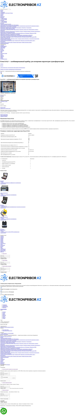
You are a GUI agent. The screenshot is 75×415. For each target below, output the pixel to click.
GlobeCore (2, 50)
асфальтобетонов (19, 35)
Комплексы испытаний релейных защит (28, 40)
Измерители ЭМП (33, 33)
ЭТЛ (7, 25)
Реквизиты (4, 307)
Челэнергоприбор (3, 46)
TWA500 (1, 242)
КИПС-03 (2, 251)
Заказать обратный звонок (7, 382)
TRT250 (1, 240)
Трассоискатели (3, 29)
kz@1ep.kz (2, 20)
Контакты (2, 17)
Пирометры (24, 27)
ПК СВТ (1, 95)
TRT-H (1, 244)
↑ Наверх (2, 407)
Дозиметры (9, 33)
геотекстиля (30, 35)
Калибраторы (2, 31)
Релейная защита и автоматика (5, 39)
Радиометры (13, 33)
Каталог (1, 10)
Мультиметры (2, 27)
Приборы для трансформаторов (13, 25)
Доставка (4, 311)
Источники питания (25, 36)
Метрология (2, 30)
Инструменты (2, 41)
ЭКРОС (1, 57)
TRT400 (1, 239)
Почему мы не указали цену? (5, 108)
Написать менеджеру (4, 114)
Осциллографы (3, 36)
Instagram (8, 327)
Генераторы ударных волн (23, 29)
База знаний (2, 16)
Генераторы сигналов (10, 36)
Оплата (1, 14)
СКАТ (1, 54)
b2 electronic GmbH (3, 53)
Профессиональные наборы (26, 42)
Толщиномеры (28, 27)
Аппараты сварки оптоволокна (23, 38)
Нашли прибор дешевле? (6, 266)
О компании (2, 12)
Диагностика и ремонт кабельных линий (7, 28)
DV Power (2, 49)
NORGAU (2, 56)
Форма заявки (4, 260)
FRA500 (1, 246)
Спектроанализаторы (17, 36)
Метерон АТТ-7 (3, 250)
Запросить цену (3, 183)
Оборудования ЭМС (32, 36)
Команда (3, 314)
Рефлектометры (16, 29)
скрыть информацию (4, 115)
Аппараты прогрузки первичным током (7, 40)
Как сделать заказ (5, 329)
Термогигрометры (3, 33)
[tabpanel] (37, 123)
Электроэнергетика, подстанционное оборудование (9, 338)
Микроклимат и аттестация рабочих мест (7, 32)
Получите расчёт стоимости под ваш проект (10, 369)
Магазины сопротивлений (10, 31)
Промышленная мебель (4, 43)
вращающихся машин (35, 25)
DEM (1, 247)
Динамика (2, 45)
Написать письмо (5, 390)
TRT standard (2, 245)
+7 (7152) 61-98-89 (3, 19)
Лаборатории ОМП (9, 29)
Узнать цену (4, 253)
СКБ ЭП (1, 55)
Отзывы (3, 318)
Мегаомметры (18, 27)
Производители (5, 306)
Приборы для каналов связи (5, 37)
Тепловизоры (13, 27)
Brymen (1, 48)
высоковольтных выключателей (25, 25)
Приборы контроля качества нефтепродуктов (8, 35)
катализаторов (25, 35)
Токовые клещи (8, 27)
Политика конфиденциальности (6, 336)
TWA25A (2, 237)
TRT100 (1, 241)
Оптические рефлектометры (5, 38)
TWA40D (2, 236)
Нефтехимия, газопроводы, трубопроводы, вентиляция (10, 34)
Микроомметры (3, 25)
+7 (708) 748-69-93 (3, 18)
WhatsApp (2, 327)
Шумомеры (27, 33)
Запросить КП (2, 107)
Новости (1, 15)
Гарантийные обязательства (7, 330)
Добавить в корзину (3, 116)
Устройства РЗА (17, 40)
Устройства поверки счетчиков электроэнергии (31, 31)
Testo (1, 52)
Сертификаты (4, 305)
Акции (1, 11)
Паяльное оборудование (17, 42)
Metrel (1, 51)
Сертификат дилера (3, 101)
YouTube (12, 327)
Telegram (5, 327)
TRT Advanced (2, 243)
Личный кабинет (3, 309)
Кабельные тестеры (14, 38)
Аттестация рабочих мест (20, 33)
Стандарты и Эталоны (19, 31)
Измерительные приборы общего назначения (8, 26)
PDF (1, 72)
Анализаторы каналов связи (34, 38)
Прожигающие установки (33, 29)
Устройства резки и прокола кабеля (6, 42)
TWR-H (1, 248)
